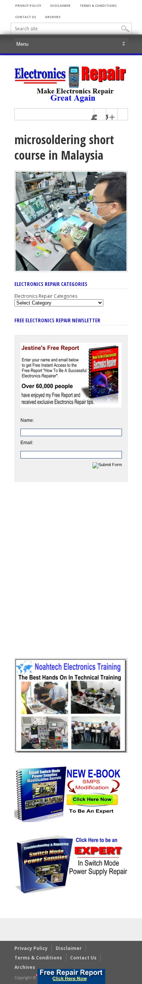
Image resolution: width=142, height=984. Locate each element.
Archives (53, 17)
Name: (27, 420)
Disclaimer (60, 5)
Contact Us (25, 17)
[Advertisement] (71, 576)
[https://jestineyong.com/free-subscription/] (71, 976)
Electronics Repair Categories (45, 296)
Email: (26, 442)
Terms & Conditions (98, 5)
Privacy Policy (28, 5)
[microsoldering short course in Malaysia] (71, 270)
